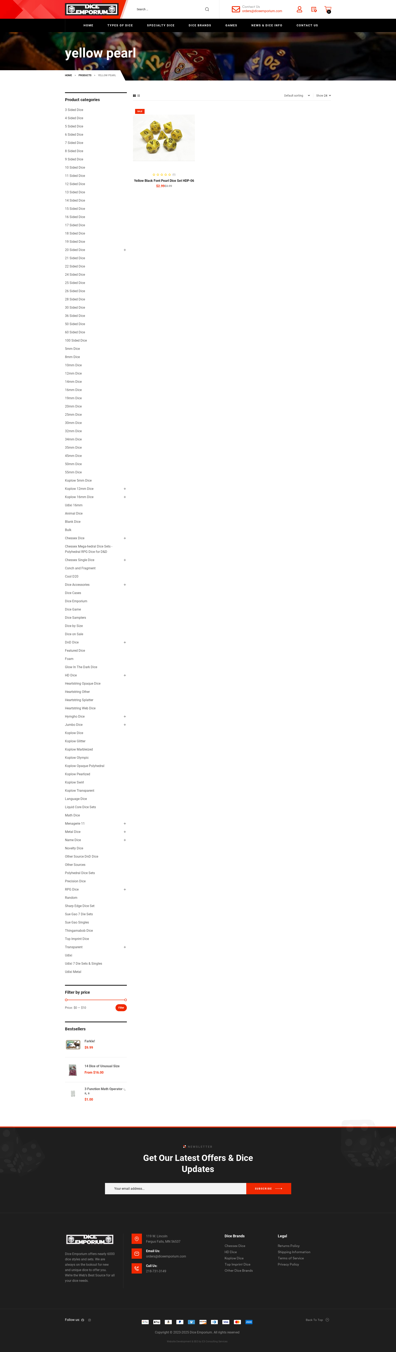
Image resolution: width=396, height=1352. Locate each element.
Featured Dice (75, 651)
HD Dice (71, 675)
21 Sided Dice (75, 258)
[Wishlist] (314, 9)
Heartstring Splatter (79, 700)
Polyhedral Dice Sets (80, 873)
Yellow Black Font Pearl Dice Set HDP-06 (164, 181)
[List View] (139, 96)
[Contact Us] (236, 9)
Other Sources (75, 865)
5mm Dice (72, 349)
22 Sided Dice (75, 266)
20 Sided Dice (75, 250)
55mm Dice (73, 472)
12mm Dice (73, 373)
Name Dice (73, 840)
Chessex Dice (74, 538)
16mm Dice (73, 390)
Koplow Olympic (77, 758)
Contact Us (251, 7)
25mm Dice (73, 415)
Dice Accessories (77, 585)
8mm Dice (72, 357)
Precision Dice (75, 881)
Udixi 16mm (73, 505)
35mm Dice (73, 447)
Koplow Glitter (75, 741)
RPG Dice (72, 889)
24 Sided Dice (75, 275)
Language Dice (76, 799)
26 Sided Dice (75, 291)
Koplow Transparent (79, 791)
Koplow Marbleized (79, 749)
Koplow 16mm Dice (79, 497)
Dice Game (73, 609)
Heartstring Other (77, 692)
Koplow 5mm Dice (78, 480)
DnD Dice (72, 642)
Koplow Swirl (74, 782)
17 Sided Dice (75, 225)
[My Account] (299, 9)
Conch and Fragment (80, 568)
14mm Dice (73, 382)
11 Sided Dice (75, 176)
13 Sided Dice (75, 192)
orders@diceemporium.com (262, 11)
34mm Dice (73, 439)
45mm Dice (73, 456)
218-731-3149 (156, 1271)
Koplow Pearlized (77, 774)
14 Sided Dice (75, 200)
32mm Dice (73, 431)
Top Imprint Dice (77, 939)
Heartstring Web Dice (80, 708)
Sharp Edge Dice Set (79, 906)
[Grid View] (134, 96)
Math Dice (72, 815)
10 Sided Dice (75, 167)
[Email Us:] (137, 1253)
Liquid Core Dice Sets (80, 807)
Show (319, 95)
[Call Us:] (137, 1268)
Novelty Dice (74, 848)
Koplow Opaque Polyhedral (84, 766)
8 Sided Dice (74, 151)
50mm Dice (73, 464)
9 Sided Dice (74, 159)
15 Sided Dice (75, 209)
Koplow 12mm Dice (79, 489)
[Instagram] (89, 1320)
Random (71, 898)
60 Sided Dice (75, 332)
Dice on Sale (74, 634)
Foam (69, 659)
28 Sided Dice (75, 299)
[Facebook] (83, 1320)
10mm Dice (73, 365)
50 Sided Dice (75, 324)
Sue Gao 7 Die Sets (79, 914)
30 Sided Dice (75, 307)
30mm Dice (73, 423)
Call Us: (151, 1266)
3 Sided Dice (74, 110)
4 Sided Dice (74, 118)
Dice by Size (74, 626)
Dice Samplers (75, 618)
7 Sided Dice (74, 143)
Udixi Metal (73, 972)
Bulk (68, 530)
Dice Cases (73, 593)
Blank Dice (72, 522)
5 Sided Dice (74, 126)
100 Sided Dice (76, 340)
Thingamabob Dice (79, 931)
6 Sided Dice (74, 135)
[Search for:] (175, 9)
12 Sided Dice (75, 184)
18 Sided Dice (75, 233)
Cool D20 (71, 576)
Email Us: (153, 1251)
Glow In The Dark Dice (81, 667)
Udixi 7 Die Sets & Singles (83, 964)
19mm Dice (73, 398)
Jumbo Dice (73, 725)
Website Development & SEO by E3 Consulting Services (197, 1341)
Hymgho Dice (75, 716)
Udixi (68, 955)
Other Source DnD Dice (81, 856)
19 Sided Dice (75, 242)
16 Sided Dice (75, 217)
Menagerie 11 (75, 823)
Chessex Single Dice (79, 560)
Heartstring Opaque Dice (82, 683)
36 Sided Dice (75, 316)
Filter (121, 1007)
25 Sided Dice (75, 283)
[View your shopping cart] (328, 9)
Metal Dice (72, 832)
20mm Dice (73, 406)
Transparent (73, 947)
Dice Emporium (76, 601)
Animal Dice (73, 513)
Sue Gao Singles (77, 922)
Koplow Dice (74, 733)
